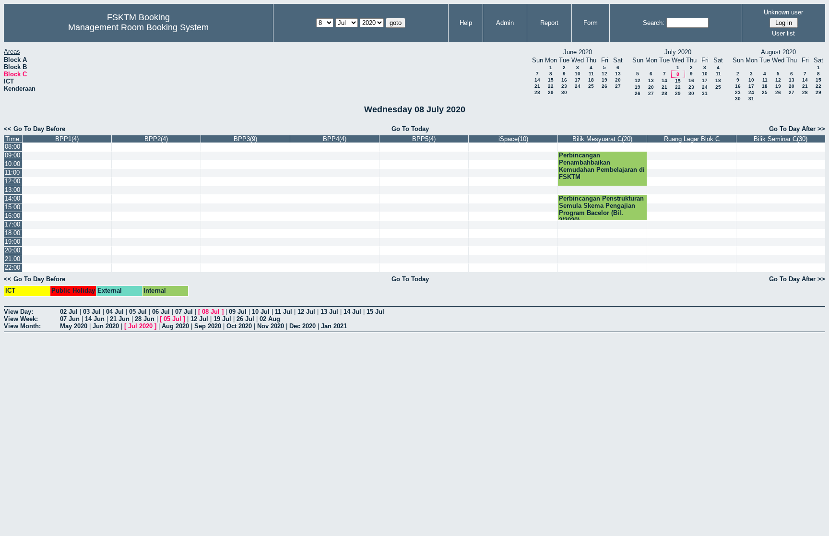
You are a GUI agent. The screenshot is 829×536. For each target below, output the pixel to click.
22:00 (12, 267)
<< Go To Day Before (34, 128)
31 (705, 93)
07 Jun (70, 318)
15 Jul (375, 311)
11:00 (12, 172)
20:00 (12, 250)
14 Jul (352, 311)
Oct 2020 (239, 326)
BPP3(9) (245, 139)
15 (551, 80)
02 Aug (270, 318)
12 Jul (306, 311)
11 (591, 73)
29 (551, 92)
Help (466, 22)
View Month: (22, 326)
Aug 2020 (175, 326)
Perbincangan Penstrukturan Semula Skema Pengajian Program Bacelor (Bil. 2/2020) (601, 209)
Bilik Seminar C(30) (780, 139)
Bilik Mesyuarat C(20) (602, 139)
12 (604, 73)
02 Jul (69, 311)
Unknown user (783, 12)
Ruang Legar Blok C (692, 139)
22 (551, 86)
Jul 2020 (140, 326)
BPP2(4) (156, 139)
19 (604, 80)
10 (577, 73)
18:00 (12, 233)
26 (604, 86)
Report (549, 22)
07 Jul (184, 311)
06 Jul (161, 311)
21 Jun (120, 318)
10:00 (12, 163)
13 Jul (329, 311)
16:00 (12, 215)
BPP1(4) (67, 139)
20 (618, 80)
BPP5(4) (424, 139)
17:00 (12, 224)
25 (591, 86)
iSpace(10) (513, 139)
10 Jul (261, 311)
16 (564, 80)
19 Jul (222, 318)
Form (590, 22)
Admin (505, 22)
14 (537, 80)
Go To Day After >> (797, 128)
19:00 (12, 241)
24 (577, 86)
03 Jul (92, 311)
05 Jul (138, 311)
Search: (653, 22)
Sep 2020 (207, 326)
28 (537, 92)
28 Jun (144, 318)
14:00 (12, 198)
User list (783, 33)
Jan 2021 (334, 326)
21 (537, 86)
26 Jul (245, 318)
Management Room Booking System (138, 27)
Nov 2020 (270, 326)
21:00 (12, 258)
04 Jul (115, 311)
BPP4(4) (334, 139)
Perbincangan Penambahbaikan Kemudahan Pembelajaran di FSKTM (602, 166)
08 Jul (211, 311)
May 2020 (73, 326)
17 (577, 80)
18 (591, 80)
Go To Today (410, 128)
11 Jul (283, 311)
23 (564, 86)
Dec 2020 (302, 326)
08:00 (12, 146)
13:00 (12, 189)
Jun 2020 (106, 326)
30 (564, 92)
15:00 (12, 207)
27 (618, 86)
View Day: (18, 311)
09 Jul (238, 311)
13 (618, 73)
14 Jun (95, 318)
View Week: (21, 318)
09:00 (12, 155)
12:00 (12, 181)
